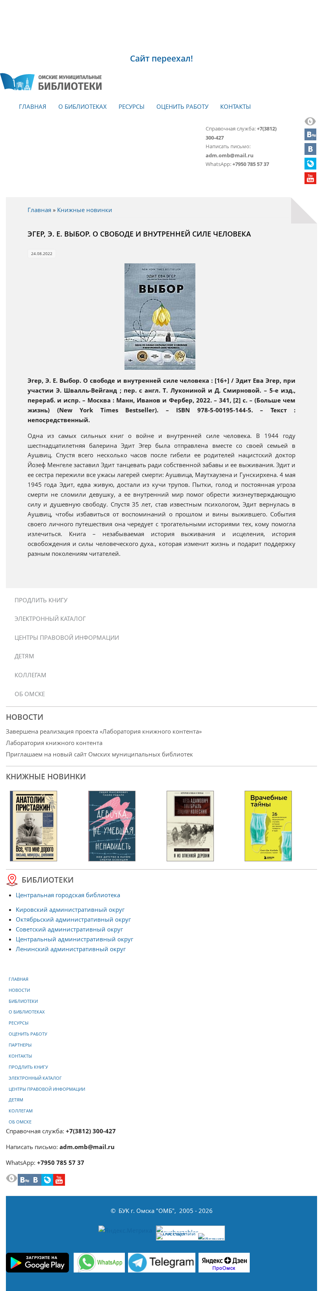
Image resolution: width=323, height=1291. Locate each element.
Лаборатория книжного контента (54, 743)
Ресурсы (132, 106)
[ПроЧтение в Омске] (310, 152)
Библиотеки (23, 1001)
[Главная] (51, 81)
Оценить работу (182, 106)
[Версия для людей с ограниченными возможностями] (310, 123)
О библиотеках (82, 106)
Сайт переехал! (161, 58)
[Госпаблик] (310, 138)
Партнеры (20, 1045)
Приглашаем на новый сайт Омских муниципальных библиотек (99, 754)
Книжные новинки (84, 210)
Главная (32, 106)
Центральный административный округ (74, 939)
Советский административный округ (69, 929)
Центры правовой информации (67, 637)
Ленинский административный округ (71, 949)
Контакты (235, 106)
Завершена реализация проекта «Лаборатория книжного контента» (104, 731)
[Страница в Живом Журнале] (310, 167)
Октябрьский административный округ (73, 919)
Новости (19, 990)
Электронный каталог (50, 618)
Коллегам (30, 675)
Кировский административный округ (70, 909)
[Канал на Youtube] (310, 182)
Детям (24, 656)
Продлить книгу (41, 600)
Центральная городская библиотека (68, 895)
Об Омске (30, 694)
